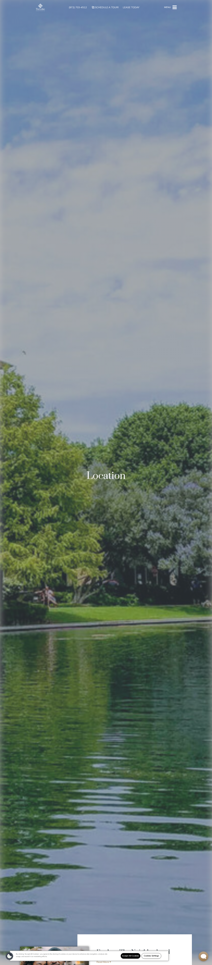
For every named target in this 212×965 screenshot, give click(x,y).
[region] (89, 956)
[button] (9, 956)
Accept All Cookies (130, 956)
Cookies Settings (151, 956)
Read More (103, 961)
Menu (167, 7)
